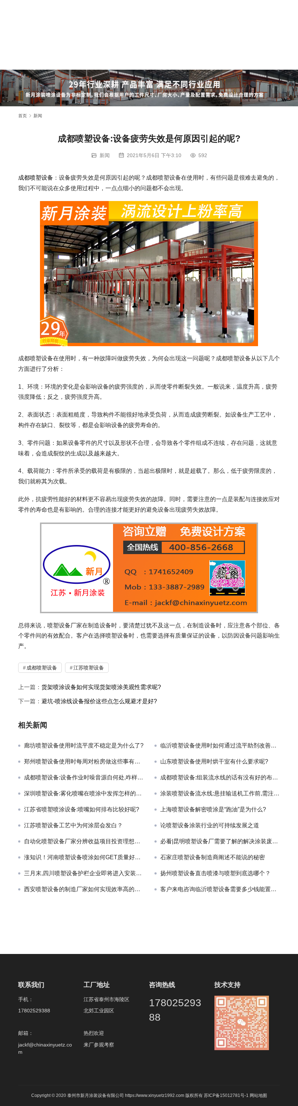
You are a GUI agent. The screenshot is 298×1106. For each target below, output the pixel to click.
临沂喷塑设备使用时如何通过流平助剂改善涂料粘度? (220, 745)
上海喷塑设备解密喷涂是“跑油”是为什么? (213, 809)
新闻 (105, 155)
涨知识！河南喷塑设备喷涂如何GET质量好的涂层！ (84, 857)
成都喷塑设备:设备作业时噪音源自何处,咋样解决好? (84, 777)
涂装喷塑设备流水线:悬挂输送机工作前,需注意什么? (220, 793)
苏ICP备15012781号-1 (227, 1095)
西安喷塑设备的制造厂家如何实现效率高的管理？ (84, 889)
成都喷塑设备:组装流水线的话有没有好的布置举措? (220, 777)
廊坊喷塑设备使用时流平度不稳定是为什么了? (84, 745)
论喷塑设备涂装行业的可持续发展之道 (209, 825)
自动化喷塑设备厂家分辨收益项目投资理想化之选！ (84, 841)
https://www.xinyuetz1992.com (154, 1095)
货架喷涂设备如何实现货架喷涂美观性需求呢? (101, 687)
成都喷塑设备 (35, 178)
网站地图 (258, 1095)
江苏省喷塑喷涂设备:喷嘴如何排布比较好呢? (81, 809)
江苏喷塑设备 (88, 668)
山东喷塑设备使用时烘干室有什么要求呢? (214, 761)
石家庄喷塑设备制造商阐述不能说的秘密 (212, 857)
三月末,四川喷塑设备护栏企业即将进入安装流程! (84, 873)
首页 (22, 115)
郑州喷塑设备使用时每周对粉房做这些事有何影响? (84, 761)
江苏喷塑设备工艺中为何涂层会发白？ (73, 825)
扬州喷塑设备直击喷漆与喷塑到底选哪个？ (215, 873)
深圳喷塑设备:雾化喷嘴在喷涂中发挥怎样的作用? (84, 793)
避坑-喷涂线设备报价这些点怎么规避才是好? (99, 701)
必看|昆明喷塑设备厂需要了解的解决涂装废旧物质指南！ (220, 841)
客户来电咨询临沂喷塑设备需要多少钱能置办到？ (220, 889)
